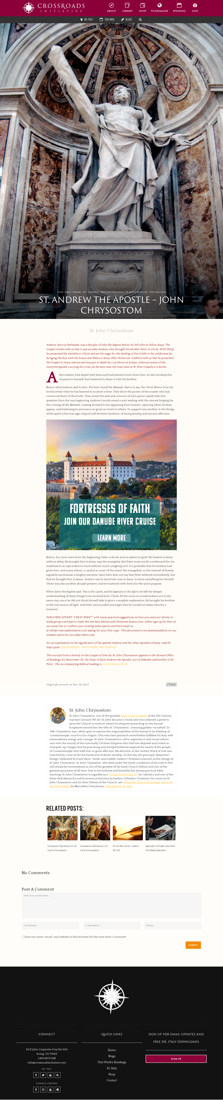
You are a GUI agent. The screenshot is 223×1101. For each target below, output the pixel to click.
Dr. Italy (112, 1068)
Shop (111, 1074)
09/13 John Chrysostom (112, 292)
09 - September (91, 292)
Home (60, 292)
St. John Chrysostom (111, 330)
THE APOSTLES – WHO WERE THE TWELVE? (88, 647)
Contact (112, 1080)
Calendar (77, 292)
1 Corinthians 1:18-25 (114, 664)
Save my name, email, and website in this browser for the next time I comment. (76, 936)
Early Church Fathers (134, 715)
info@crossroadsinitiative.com (68, 630)
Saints (67, 292)
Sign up (176, 1058)
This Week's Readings (112, 1062)
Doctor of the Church (123, 774)
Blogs (111, 1056)
